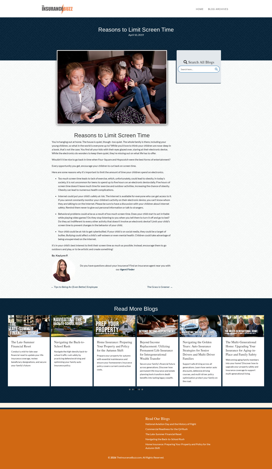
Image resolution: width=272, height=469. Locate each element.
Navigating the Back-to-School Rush (26, 344)
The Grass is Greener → (160, 286)
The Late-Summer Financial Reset (163, 434)
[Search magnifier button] (216, 69)
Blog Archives (218, 9)
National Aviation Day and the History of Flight (170, 423)
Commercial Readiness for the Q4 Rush (166, 428)
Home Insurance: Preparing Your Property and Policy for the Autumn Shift (71, 346)
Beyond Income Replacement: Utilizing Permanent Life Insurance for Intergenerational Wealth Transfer (113, 350)
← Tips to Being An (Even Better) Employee (74, 286)
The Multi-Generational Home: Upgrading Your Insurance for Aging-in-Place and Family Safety (198, 348)
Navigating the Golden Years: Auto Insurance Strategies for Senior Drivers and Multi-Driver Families (156, 350)
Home (200, 9)
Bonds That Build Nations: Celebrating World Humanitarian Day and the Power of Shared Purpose (243, 348)
